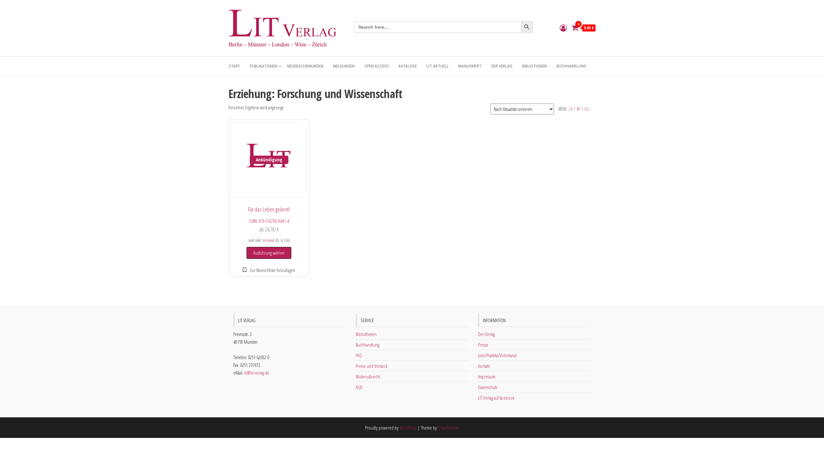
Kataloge (407, 66)
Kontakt (484, 366)
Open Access (376, 66)
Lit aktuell (437, 66)
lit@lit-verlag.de (256, 372)
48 (578, 109)
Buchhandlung (571, 66)
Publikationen (263, 66)
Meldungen (344, 66)
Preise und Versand (371, 366)
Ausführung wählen (269, 253)
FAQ (359, 355)
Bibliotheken (534, 66)
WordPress (408, 427)
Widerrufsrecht (368, 376)
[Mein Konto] (563, 27)
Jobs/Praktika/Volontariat (497, 355)
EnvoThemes (449, 427)
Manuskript (470, 66)
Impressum (486, 376)
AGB (359, 387)
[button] (269, 270)
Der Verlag (502, 66)
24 (570, 109)
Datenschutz (488, 387)
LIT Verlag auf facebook (496, 398)
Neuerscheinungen (305, 66)
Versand (268, 240)
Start (234, 66)
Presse (483, 344)
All (587, 109)
